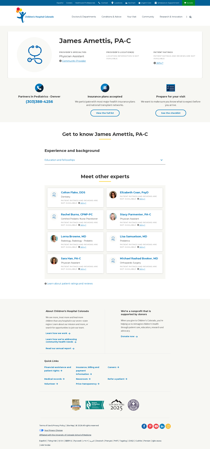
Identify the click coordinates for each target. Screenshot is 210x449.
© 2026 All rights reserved (87, 425)
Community (148, 16)
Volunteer (49, 384)
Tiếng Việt (52, 441)
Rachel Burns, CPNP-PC (77, 214)
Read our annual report (58, 348)
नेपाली (116, 441)
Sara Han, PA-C (71, 258)
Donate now (127, 336)
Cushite (138, 441)
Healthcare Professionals (85, 3)
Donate (190, 3)
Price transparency (86, 384)
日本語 (131, 441)
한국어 (61, 441)
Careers (69, 3)
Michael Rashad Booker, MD (139, 258)
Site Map (70, 425)
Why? (159, 63)
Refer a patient (116, 379)
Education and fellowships (60, 160)
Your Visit (131, 16)
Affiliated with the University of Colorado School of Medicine (65, 435)
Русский (77, 441)
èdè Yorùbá (45, 445)
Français (108, 441)
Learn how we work (56, 333)
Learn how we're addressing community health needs (61, 340)
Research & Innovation (171, 16)
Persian (147, 441)
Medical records (53, 379)
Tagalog (123, 441)
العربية (92, 441)
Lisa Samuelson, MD (133, 236)
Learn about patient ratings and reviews (70, 283)
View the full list (105, 113)
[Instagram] (168, 426)
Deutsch (99, 441)
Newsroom (82, 379)
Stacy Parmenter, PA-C (135, 214)
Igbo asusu (156, 441)
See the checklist (170, 113)
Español (60, 3)
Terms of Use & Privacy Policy (52, 425)
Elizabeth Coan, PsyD (134, 192)
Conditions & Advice (111, 16)
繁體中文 (68, 441)
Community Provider (74, 61)
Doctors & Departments (84, 16)
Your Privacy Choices (53, 430)
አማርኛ (85, 441)
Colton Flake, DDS (73, 192)
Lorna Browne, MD (73, 236)
